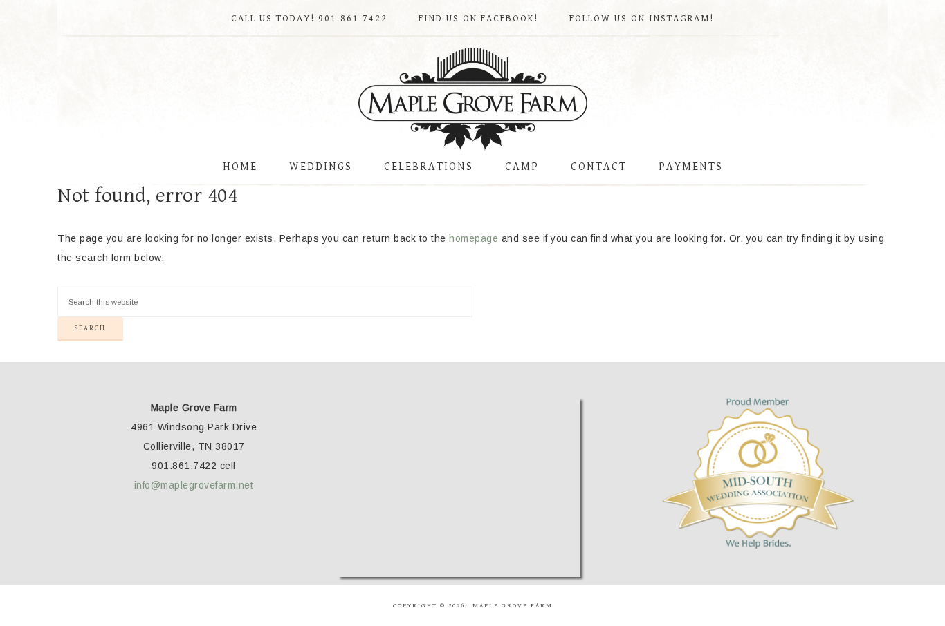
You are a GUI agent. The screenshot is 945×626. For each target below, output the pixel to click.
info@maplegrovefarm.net (194, 485)
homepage (473, 238)
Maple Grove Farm (472, 99)
